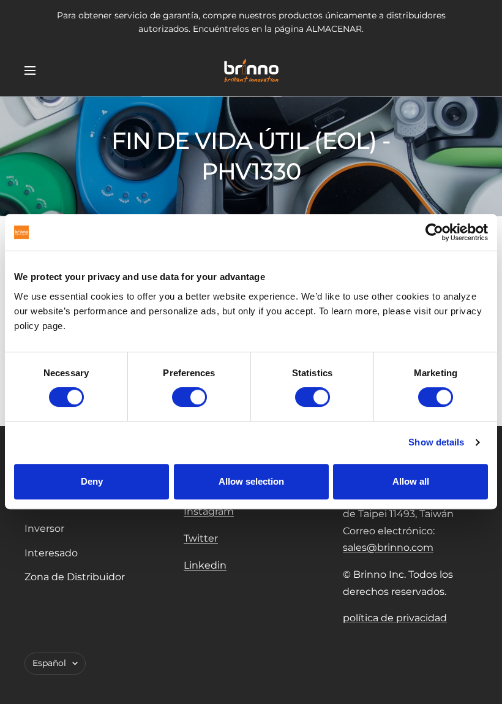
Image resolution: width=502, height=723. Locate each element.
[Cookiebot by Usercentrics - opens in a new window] (434, 232)
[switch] (189, 397)
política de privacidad (395, 618)
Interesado (51, 553)
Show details (436, 442)
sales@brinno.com (388, 547)
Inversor (44, 528)
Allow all (410, 481)
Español (49, 662)
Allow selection (251, 481)
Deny (92, 481)
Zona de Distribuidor (74, 577)
